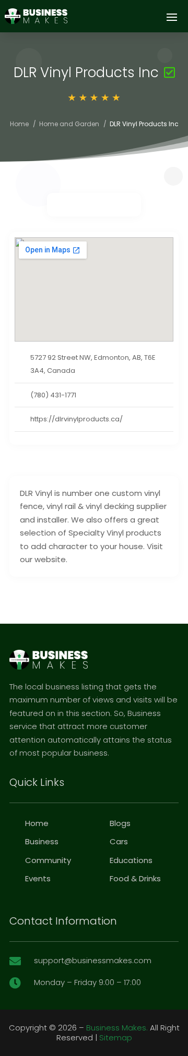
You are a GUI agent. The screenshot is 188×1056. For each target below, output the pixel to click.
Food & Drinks (135, 878)
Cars (119, 841)
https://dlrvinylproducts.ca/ (76, 419)
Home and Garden (69, 123)
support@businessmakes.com (92, 960)
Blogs (120, 823)
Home (19, 123)
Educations (131, 860)
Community (48, 860)
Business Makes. (117, 1027)
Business (41, 841)
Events (38, 878)
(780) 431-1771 (53, 395)
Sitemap (115, 1037)
